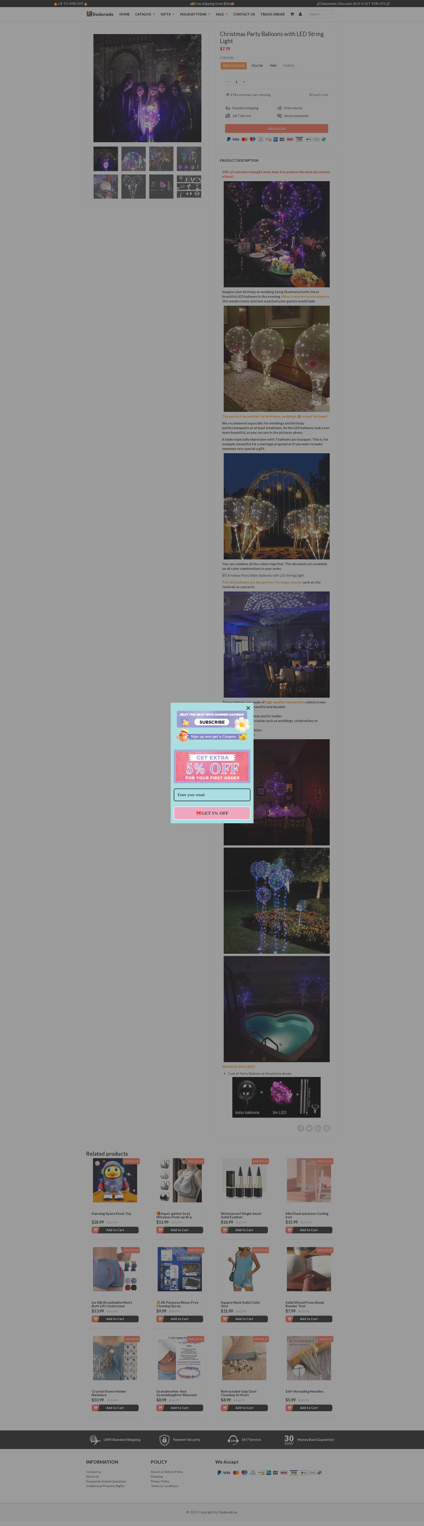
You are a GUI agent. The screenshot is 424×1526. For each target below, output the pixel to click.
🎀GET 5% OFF (212, 813)
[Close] (248, 708)
